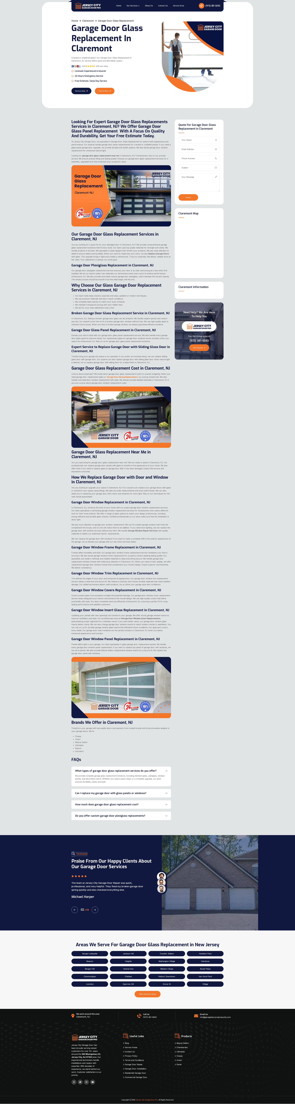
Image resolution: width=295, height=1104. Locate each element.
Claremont (88, 20)
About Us (149, 5)
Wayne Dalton (183, 1043)
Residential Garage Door (135, 1073)
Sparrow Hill (128, 984)
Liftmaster (181, 1051)
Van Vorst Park (205, 976)
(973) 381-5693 (212, 5)
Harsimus (205, 961)
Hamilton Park (205, 953)
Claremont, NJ (83, 1017)
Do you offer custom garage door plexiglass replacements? (110, 815)
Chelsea (128, 976)
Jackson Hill (128, 953)
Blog (127, 1043)
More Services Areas (147, 994)
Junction (90, 984)
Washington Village (167, 961)
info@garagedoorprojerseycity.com (215, 1017)
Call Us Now (103, 91)
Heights (128, 961)
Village (205, 984)
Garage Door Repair (134, 1064)
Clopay (180, 1056)
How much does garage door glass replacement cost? (107, 804)
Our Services (132, 5)
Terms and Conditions (134, 1060)
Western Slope (166, 969)
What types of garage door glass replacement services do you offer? (115, 770)
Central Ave (128, 969)
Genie (179, 1064)
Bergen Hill (90, 969)
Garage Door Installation (135, 1069)
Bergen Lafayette (89, 953)
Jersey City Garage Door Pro (147, 1100)
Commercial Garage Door (136, 1077)
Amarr (179, 1060)
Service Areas (131, 1047)
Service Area (178, 5)
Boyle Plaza (205, 969)
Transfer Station (167, 953)
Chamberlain (182, 1047)
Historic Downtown (166, 976)
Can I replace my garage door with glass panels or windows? (110, 793)
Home (118, 5)
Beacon (89, 961)
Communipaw (90, 976)
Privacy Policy (131, 1056)
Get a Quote (198, 348)
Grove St (167, 984)
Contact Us (163, 5)
